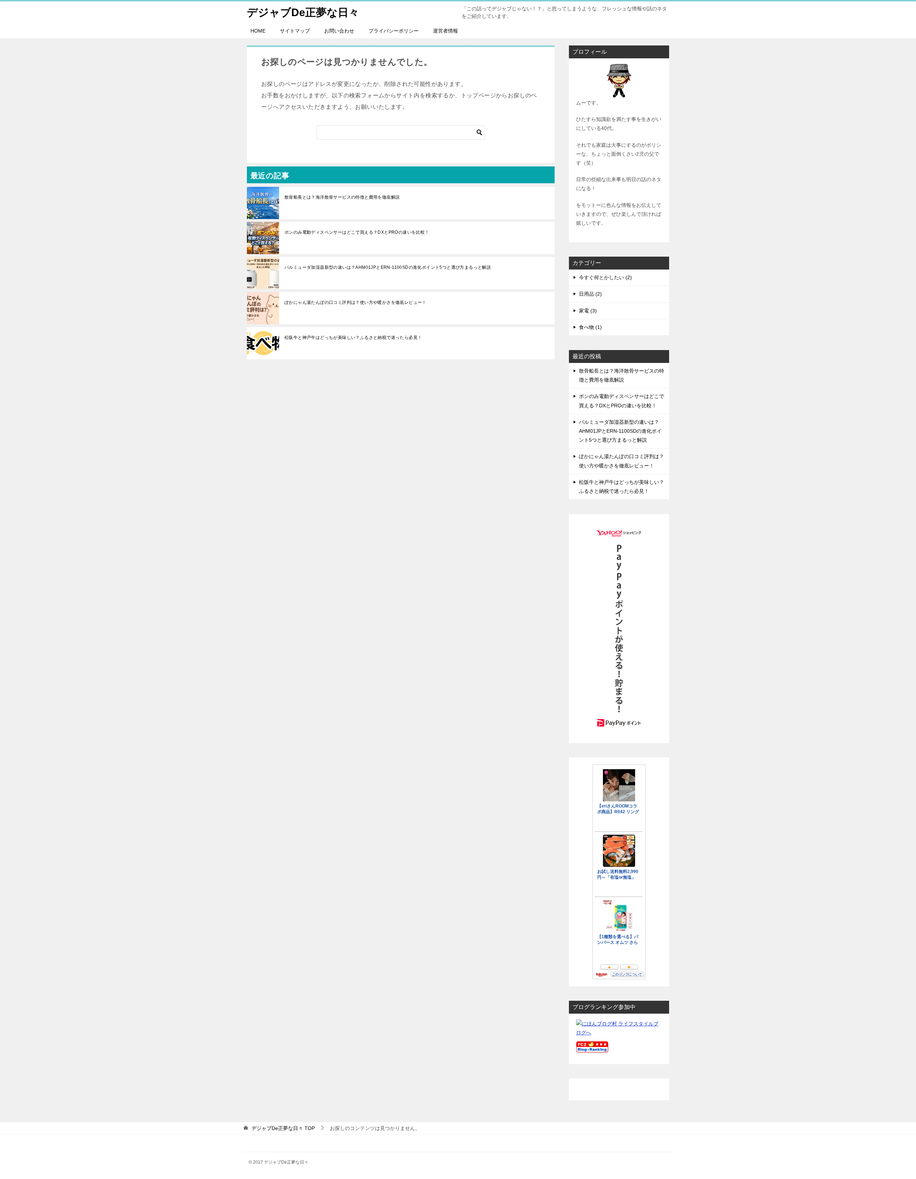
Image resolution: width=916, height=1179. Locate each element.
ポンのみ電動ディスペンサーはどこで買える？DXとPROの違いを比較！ (356, 232)
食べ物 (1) (590, 327)
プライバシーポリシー (394, 31)
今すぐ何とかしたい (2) (605, 277)
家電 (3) (588, 311)
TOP (283, 1128)
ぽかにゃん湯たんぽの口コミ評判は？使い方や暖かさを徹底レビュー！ (355, 302)
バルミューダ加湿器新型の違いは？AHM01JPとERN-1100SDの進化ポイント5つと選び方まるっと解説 (387, 267)
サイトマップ (295, 31)
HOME (257, 31)
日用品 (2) (590, 294)
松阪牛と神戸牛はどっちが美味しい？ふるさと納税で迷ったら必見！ (353, 337)
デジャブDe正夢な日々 (303, 12)
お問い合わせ (339, 31)
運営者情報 (445, 31)
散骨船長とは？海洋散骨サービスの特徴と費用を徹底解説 (342, 197)
